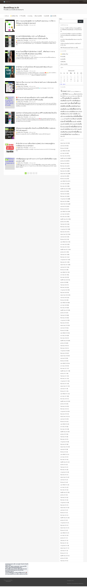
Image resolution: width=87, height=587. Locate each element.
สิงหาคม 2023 (63, 196)
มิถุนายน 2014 (63, 474)
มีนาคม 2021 (63, 269)
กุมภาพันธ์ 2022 (64, 242)
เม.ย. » (64, 84)
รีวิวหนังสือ (23, 16)
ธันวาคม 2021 (63, 247)
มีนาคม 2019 (63, 330)
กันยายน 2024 (63, 163)
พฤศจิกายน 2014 (64, 462)
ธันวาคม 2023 (63, 186)
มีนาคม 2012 (63, 530)
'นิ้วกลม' (63, 91)
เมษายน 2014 (63, 479)
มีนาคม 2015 (63, 452)
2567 (69, 91)
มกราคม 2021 (63, 275)
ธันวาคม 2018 (63, 338)
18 (64, 79)
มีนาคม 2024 (63, 178)
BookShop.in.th (11, 7)
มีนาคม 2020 (63, 300)
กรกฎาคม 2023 (64, 199)
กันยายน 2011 (63, 540)
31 (61, 82)
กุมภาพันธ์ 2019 (64, 333)
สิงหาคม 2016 (63, 409)
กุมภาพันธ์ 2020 (64, 302)
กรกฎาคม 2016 (64, 411)
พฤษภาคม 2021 (64, 264)
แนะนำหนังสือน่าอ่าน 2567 (68, 129)
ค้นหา (60, 19)
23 (81, 79)
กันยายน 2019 (63, 315)
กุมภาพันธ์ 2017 (64, 393)
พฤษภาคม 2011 (64, 548)
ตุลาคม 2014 (63, 464)
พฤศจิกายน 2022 (64, 219)
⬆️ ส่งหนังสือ (53, 16)
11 (64, 78)
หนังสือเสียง (63, 61)
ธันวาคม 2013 (63, 490)
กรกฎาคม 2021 (64, 259)
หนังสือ (68, 106)
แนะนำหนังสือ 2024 (66, 124)
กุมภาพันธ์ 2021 (64, 272)
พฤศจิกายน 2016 (64, 401)
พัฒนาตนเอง (75, 96)
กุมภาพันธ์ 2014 (64, 485)
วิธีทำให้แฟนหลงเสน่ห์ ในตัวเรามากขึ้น (69, 47)
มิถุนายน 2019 (63, 323)
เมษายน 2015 (63, 449)
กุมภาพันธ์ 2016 (64, 424)
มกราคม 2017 (63, 396)
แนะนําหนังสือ (73, 131)
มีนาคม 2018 (63, 361)
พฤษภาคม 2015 (64, 447)
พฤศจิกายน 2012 (64, 517)
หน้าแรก (7, 16)
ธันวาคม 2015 (63, 429)
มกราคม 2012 (63, 535)
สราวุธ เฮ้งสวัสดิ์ (71, 103)
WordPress (81, 583)
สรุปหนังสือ (46, 16)
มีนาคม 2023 (63, 209)
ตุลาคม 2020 (63, 282)
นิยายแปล (67, 96)
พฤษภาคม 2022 (64, 234)
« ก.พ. (60, 84)
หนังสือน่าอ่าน (75, 108)
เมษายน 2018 (63, 358)
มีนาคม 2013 (63, 512)
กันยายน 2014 (63, 467)
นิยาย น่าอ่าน (78, 94)
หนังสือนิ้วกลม (64, 109)
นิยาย (70, 94)
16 (81, 78)
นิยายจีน (72, 94)
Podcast (77, 91)
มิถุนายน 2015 (63, 444)
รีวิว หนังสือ (73, 98)
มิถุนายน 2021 (63, 262)
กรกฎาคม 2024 (64, 168)
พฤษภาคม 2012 (64, 528)
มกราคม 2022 (63, 244)
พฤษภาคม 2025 (64, 143)
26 (67, 81)
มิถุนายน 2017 (63, 383)
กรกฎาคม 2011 (64, 545)
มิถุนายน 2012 (63, 525)
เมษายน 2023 (63, 206)
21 (74, 79)
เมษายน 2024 (63, 176)
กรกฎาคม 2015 (64, 442)
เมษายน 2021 (63, 267)
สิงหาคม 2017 (63, 378)
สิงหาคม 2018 (63, 348)
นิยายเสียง (62, 96)
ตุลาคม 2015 (63, 434)
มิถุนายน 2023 (63, 201)
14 (74, 78)
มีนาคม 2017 (63, 391)
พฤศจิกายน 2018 (64, 340)
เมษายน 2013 (63, 510)
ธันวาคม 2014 (63, 459)
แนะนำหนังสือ (66, 121)
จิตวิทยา (66, 94)
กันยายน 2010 (63, 560)
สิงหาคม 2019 (63, 318)
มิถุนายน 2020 (63, 292)
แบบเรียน (75, 134)
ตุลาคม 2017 (63, 373)
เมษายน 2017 (63, 388)
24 (61, 81)
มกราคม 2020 (63, 305)
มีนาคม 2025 (63, 148)
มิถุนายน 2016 (63, 414)
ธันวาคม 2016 (63, 398)
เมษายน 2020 (63, 297)
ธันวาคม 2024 (63, 156)
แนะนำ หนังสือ (76, 121)
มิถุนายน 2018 (63, 353)
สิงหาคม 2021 (63, 257)
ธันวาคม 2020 (63, 277)
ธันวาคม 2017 (63, 368)
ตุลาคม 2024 (63, 161)
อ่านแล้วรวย (68, 119)
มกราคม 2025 (63, 153)
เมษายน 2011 (63, 550)
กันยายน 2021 (63, 254)
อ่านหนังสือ (62, 119)
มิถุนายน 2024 (63, 171)
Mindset (73, 91)
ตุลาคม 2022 (63, 221)
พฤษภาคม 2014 (64, 477)
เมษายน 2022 (63, 237)
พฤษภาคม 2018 (64, 355)
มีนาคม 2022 (63, 239)
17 (61, 79)
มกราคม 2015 (63, 457)
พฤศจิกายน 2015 (64, 431)
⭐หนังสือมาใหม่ (14, 16)
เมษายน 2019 (63, 328)
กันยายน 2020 (63, 285)
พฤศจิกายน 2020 (64, 280)
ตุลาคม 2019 (63, 312)
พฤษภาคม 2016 (64, 416)
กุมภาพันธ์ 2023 (64, 211)
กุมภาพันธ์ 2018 (64, 363)
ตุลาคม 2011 (63, 538)
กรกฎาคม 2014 (64, 472)
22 (7, 68)
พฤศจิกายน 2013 (64, 492)
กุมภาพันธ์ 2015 (64, 454)
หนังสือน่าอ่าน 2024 (76, 111)
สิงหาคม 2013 (63, 500)
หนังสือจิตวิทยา (76, 106)
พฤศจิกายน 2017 (64, 371)
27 (71, 81)
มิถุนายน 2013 (63, 505)
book (71, 91)
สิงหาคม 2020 (63, 287)
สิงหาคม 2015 (63, 439)
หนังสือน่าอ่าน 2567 (66, 114)
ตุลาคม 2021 (63, 252)
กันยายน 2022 (63, 224)
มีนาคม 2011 (63, 553)
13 (71, 78)
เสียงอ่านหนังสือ (38, 16)
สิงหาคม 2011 (63, 543)
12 (67, 78)
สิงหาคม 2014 (63, 469)
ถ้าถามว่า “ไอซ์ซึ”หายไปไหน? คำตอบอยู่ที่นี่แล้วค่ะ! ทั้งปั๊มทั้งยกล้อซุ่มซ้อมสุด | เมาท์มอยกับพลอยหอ (71, 29)
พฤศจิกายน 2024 (64, 158)
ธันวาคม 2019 (63, 307)
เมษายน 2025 (63, 145)
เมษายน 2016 (63, 419)
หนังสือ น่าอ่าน (64, 111)
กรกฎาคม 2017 (64, 381)
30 (81, 81)
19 (67, 79)
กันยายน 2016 (63, 406)
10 (61, 78)
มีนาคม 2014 (63, 482)
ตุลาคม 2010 (63, 558)
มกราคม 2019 (63, 335)
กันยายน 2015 (63, 436)
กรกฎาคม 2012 (64, 522)
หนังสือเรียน (69, 116)
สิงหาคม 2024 (63, 166)
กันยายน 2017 (63, 376)
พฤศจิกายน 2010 (64, 555)
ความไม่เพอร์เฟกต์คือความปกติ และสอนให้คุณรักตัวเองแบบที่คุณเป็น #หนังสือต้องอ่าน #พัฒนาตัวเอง (71, 35)
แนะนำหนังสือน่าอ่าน (73, 126)
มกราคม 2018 (63, 366)
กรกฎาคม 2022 (64, 229)
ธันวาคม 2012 (63, 515)
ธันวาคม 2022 (63, 216)
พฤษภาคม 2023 (64, 204)
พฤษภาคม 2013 (64, 507)
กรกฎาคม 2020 (64, 290)
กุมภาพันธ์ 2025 (64, 151)
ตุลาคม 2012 (63, 520)
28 (74, 81)
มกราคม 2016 (63, 426)
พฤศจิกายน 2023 (64, 188)
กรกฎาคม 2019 (64, 320)
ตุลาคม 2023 (63, 191)
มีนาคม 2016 (63, 421)
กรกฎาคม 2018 (64, 350)
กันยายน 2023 (63, 194)
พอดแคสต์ (70, 96)
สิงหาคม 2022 (63, 226)
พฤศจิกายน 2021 (64, 249)
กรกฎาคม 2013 (64, 502)
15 (77, 78)
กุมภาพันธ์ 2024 (64, 181)
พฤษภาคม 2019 (64, 325)
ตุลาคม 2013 (63, 495)
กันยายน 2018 (63, 345)
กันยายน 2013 (63, 497)
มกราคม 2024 (63, 183)
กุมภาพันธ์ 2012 (64, 533)
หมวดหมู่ (30, 16)
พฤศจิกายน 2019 (64, 310)
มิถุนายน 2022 (63, 231)
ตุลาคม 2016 (63, 404)
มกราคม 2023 (63, 214)
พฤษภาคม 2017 (64, 386)
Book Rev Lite (70, 583)
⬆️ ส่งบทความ (7, 1)
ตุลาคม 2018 (63, 343)
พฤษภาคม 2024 (64, 173)
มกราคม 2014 (63, 487)
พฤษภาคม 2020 (64, 295)
